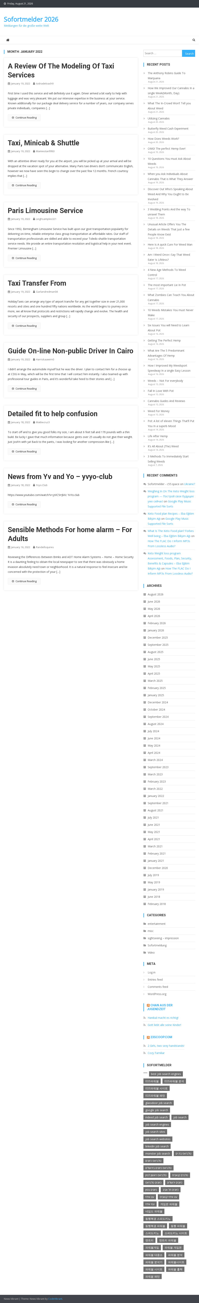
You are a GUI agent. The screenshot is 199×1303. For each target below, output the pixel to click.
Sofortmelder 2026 (31, 19)
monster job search (157, 1153)
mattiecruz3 (43, 422)
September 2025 (158, 645)
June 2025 (154, 659)
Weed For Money (158, 411)
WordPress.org (157, 994)
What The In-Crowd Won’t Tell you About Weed (169, 105)
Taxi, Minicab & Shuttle (43, 143)
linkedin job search (157, 1146)
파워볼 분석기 (153, 1262)
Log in (151, 972)
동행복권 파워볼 (155, 1226)
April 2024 (154, 753)
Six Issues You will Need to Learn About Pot (168, 327)
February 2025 (157, 688)
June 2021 (154, 825)
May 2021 (154, 832)
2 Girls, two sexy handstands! (166, 1046)
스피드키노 (152, 1233)
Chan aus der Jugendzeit (160, 1007)
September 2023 (158, 767)
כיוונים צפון (151, 1190)
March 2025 (155, 681)
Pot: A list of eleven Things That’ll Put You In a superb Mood (171, 423)
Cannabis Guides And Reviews (166, 401)
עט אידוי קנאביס (168, 1197)
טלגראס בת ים (183, 1153)
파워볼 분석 (175, 1255)
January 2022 (156, 796)
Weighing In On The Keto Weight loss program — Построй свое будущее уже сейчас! (171, 496)
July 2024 (153, 731)
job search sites (155, 1132)
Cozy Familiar (156, 1053)
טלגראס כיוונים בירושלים (158, 1168)
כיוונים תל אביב (171, 1190)
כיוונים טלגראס (153, 1182)
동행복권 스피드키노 (158, 1219)
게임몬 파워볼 (168, 1204)
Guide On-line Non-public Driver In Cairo (70, 351)
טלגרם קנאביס (180, 1175)
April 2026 (154, 616)
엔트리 (149, 1240)
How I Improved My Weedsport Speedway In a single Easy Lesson (169, 368)
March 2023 (155, 774)
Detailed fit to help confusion (53, 414)
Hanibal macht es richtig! (163, 1018)
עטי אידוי (150, 1204)
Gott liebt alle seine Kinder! (164, 1025)
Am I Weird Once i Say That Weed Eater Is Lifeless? (169, 257)
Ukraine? (189, 484)
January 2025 (156, 695)
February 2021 (157, 853)
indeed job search (156, 1117)
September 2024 (158, 717)
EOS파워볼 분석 (174, 1081)
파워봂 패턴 (152, 1276)
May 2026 (154, 609)
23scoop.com (161, 1037)
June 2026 (154, 601)
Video (151, 952)
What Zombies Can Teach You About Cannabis (171, 297)
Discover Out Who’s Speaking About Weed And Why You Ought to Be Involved (170, 194)
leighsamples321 (46, 219)
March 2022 (155, 789)
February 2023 (157, 781)
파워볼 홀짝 (175, 1269)
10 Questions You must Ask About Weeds (169, 161)
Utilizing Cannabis (159, 118)
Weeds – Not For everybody (165, 381)
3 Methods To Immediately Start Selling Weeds (168, 459)
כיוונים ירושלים (174, 1182)
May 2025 (154, 666)
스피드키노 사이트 (176, 1233)
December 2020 (158, 868)
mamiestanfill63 (45, 151)
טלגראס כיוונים (153, 1161)
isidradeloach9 (44, 83)
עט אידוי (149, 1197)
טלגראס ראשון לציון (156, 1175)
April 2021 (154, 839)
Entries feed (155, 979)
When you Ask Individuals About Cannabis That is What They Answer (170, 176)
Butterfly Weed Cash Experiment (168, 128)
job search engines (157, 1124)
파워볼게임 (152, 1247)
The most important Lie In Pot (167, 285)
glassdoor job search (158, 1103)
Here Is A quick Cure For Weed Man (170, 244)
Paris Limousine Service (45, 211)
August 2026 (155, 594)
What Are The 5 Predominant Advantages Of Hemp (166, 353)
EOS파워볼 (152, 1081)
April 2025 (154, 673)
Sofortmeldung (157, 945)
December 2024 (158, 702)
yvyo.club (41, 485)
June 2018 (154, 896)
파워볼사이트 (176, 1262)
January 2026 (156, 630)
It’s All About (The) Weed (163, 446)
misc (151, 931)
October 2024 (156, 709)
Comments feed (158, 987)
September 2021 (158, 803)
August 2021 (155, 810)
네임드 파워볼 (153, 1211)
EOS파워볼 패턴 (155, 1095)
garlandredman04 (47, 291)
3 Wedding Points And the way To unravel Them (169, 211)
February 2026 (157, 623)
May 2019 (154, 882)
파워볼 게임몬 (173, 1247)
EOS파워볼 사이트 (156, 1088)
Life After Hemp (158, 436)
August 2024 (155, 724)
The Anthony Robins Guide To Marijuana (166, 75)
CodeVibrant (55, 1298)
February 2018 (157, 904)
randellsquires (45, 547)
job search (180, 1117)
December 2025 (158, 637)
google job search (156, 1110)
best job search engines (166, 1074)
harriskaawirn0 (45, 359)
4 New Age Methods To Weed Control (167, 272)
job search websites (157, 1139)
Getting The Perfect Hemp (164, 340)
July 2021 (153, 817)
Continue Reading (26, 117)
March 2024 (155, 760)
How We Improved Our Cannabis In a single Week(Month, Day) (171, 90)
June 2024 (154, 738)
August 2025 (155, 652)
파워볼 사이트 (153, 1269)
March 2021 (155, 846)
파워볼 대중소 (153, 1255)
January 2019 (156, 889)
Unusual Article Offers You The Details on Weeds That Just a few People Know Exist (169, 229)
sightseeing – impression (163, 938)
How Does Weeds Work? (163, 138)
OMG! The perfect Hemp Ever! (166, 148)
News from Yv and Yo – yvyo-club (60, 477)
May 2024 (154, 745)
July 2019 (153, 875)
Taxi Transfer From (37, 283)
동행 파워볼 (178, 1226)
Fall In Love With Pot (161, 391)
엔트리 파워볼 (167, 1240)
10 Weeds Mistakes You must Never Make (170, 312)
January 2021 (156, 861)
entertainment (157, 924)
